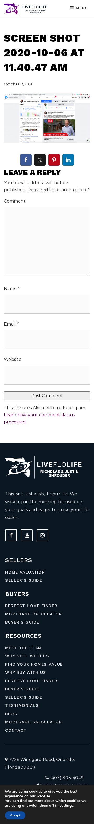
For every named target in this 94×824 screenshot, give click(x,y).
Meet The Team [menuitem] (23, 648)
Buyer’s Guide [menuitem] (22, 622)
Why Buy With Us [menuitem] (25, 672)
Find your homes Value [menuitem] (34, 664)
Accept (15, 815)
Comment (15, 201)
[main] (47, 221)
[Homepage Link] (26, 8)
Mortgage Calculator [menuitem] (33, 614)
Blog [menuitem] (11, 713)
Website (12, 359)
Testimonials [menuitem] (22, 705)
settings (66, 805)
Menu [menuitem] (81, 7)
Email (11, 324)
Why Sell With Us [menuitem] (27, 656)
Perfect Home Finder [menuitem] (31, 605)
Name (12, 288)
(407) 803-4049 (66, 777)
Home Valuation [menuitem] (25, 572)
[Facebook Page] (11, 535)
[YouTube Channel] (27, 535)
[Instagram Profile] (42, 535)
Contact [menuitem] (16, 730)
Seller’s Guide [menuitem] (23, 580)
